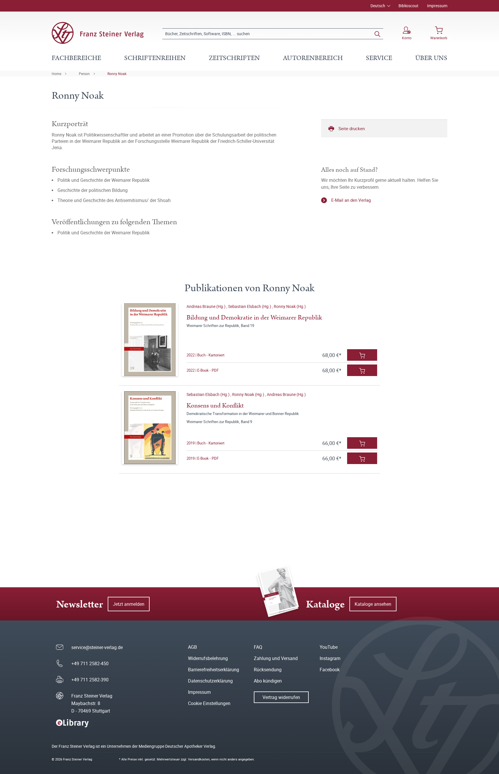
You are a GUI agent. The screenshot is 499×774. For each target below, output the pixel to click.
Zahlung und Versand (276, 658)
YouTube (329, 647)
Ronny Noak (116, 73)
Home (56, 73)
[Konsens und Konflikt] (150, 427)
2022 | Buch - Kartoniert (205, 355)
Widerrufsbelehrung (208, 658)
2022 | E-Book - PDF (203, 370)
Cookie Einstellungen (209, 703)
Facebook (330, 669)
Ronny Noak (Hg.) (290, 306)
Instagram (330, 658)
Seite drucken (351, 128)
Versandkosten (199, 759)
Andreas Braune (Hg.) (206, 306)
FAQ (258, 647)
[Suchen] (377, 33)
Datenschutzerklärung (210, 681)
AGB (192, 647)
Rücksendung (268, 669)
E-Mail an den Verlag (351, 200)
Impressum (437, 5)
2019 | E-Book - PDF (203, 458)
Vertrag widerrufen (281, 697)
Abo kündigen (268, 681)
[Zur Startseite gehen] (98, 33)
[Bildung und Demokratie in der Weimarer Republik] (150, 339)
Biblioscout (408, 5)
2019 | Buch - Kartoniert (205, 443)
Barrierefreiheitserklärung (213, 669)
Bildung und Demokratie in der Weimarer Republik (254, 317)
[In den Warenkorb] (362, 355)
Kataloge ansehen (373, 604)
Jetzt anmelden (128, 604)
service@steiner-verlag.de (97, 647)
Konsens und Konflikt (215, 406)
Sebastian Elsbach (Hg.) (250, 306)
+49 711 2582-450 (90, 663)
